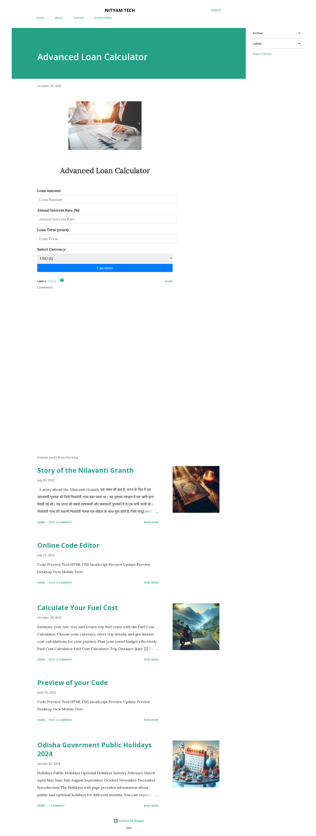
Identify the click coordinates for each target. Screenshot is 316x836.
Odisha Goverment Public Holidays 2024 (94, 749)
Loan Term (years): (53, 229)
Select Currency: (51, 249)
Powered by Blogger (131, 820)
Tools (52, 281)
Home (40, 17)
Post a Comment (60, 522)
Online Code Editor (68, 545)
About (59, 17)
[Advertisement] (99, 409)
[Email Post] (62, 281)
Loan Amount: (49, 190)
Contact (79, 17)
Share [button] (169, 281)
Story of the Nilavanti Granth (85, 470)
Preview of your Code (72, 682)
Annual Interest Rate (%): (58, 210)
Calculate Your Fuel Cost (77, 607)
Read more (151, 522)
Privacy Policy (103, 17)
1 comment (57, 805)
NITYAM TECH (120, 10)
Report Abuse (262, 54)
